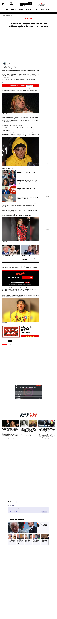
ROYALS (36, 9)
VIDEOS (42, 9)
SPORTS (48, 9)
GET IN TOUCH (30, 336)
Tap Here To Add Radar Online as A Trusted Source (16, 85)
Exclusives (6, 15)
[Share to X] (9, 66)
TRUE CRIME (28, 9)
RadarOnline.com (6, 295)
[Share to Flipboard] (12, 66)
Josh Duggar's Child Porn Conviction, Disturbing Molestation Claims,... (19, 344)
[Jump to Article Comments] (2, 66)
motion (20, 123)
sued (25, 127)
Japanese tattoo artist (17, 296)
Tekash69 (10, 15)
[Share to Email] (15, 66)
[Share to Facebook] (5, 66)
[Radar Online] (26, 4)
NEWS (6, 9)
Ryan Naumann (9, 62)
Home (3, 15)
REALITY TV (13, 9)
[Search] (3, 4)
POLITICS (21, 9)
